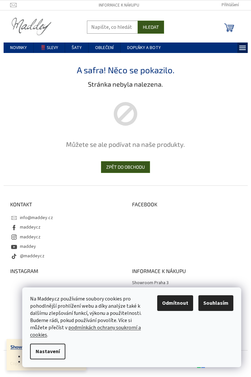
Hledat (151, 27)
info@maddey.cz (36, 217)
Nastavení (48, 351)
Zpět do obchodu (125, 167)
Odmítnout (175, 303)
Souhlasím (215, 303)
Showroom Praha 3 (150, 283)
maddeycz (30, 227)
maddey (28, 246)
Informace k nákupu (119, 5)
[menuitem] (18, 48)
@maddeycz (32, 256)
